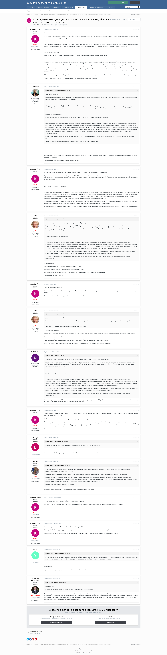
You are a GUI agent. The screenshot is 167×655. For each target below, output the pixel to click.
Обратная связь (83, 649)
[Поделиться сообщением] (138, 29)
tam (35, 215)
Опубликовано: (51, 29)
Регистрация (135, 2)
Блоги (35, 11)
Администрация (61, 11)
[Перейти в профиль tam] (35, 224)
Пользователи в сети (74, 11)
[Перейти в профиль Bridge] (35, 447)
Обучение (56, 7)
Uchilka (35, 461)
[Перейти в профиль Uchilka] (35, 471)
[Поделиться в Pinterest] (36, 639)
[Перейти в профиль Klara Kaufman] (29, 20)
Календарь (43, 11)
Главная (31, 7)
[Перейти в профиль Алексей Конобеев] (35, 590)
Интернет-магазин (43, 7)
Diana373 (35, 87)
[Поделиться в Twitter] (28, 639)
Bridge (35, 438)
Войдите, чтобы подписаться (119, 19)
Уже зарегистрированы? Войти (118, 2)
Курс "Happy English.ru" (61, 24)
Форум (29, 11)
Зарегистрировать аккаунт (56, 622)
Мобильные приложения (97, 7)
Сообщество (81, 7)
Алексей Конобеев (35, 579)
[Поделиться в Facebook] (30, 639)
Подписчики (132, 19)
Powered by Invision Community (83, 652)
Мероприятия (68, 7)
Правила (51, 11)
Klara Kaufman (41, 24)
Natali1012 (35, 352)
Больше (111, 7)
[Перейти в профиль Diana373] (35, 93)
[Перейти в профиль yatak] (35, 555)
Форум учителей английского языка (46, 2)
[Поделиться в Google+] (33, 639)
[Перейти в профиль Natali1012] (35, 358)
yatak (35, 549)
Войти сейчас (110, 622)
